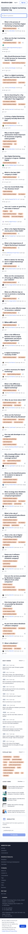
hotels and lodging (8, 773)
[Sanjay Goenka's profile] (3, 285)
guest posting (17, 503)
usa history (16, 756)
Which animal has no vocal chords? (12, 702)
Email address (6, 827)
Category (3, 880)
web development (7, 422)
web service (21, 419)
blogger (20, 214)
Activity (3, 848)
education (6, 775)
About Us (3, 870)
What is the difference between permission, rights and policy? (14, 708)
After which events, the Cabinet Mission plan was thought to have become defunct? (14, 675)
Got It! (22, 926)
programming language (9, 767)
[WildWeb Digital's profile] (3, 165)
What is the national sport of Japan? (12, 696)
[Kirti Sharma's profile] (3, 328)
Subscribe (15, 835)
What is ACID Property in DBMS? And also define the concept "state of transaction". (13, 736)
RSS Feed (3, 893)
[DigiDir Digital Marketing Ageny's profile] (3, 45)
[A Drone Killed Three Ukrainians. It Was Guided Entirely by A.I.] (5, 787)
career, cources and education (16, 762)
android (17, 773)
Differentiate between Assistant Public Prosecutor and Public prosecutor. (13, 729)
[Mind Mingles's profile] (3, 68)
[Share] (19, 28)
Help (2, 885)
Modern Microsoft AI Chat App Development (15, 805)
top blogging (6, 525)
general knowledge (16, 759)
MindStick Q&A (6, 2)
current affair (7, 759)
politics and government (15, 764)
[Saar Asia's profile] (3, 109)
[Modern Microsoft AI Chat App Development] (5, 805)
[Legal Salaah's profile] (3, 466)
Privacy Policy (13, 931)
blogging (5, 211)
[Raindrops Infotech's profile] (3, 447)
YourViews (4, 864)
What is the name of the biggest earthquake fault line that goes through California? (13, 745)
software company (7, 503)
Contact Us (4, 873)
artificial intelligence (8, 770)
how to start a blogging (17, 216)
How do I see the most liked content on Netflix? (13, 715)
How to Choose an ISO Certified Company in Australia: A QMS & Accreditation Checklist (16, 793)
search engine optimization (9, 82)
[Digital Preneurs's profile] (3, 222)
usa (22, 773)
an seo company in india (9, 587)
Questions (4, 850)
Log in (15, 2)
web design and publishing (9, 439)
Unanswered (4, 853)
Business (3, 887)
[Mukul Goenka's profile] (3, 269)
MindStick (3, 859)
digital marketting (7, 144)
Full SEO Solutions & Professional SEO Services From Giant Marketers (12, 722)
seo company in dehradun (9, 101)
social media (21, 82)
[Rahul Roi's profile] (3, 506)
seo (19, 42)
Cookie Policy (5, 931)
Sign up (23, 2)
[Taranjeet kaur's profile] (3, 236)
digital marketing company (9, 28)
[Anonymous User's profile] (3, 180)
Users (2, 882)
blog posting (6, 216)
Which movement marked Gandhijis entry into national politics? (13, 682)
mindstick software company (10, 479)
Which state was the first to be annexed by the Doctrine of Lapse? (14, 689)
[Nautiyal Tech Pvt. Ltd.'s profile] (3, 199)
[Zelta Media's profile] (3, 31)
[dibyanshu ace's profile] (3, 126)
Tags (2, 878)
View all (21, 660)
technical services (18, 422)
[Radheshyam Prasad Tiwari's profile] (3, 250)
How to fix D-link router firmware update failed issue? (13, 668)
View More (20, 781)
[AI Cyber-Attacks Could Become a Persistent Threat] (5, 799)
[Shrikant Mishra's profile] (3, 485)
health (18, 767)
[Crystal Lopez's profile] (3, 427)
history (5, 762)
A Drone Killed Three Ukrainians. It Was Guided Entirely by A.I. (16, 787)
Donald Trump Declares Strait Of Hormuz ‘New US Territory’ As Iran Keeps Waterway (16, 811)
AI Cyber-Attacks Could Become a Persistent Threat (16, 799)
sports (5, 764)
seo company (6, 63)
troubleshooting (7, 756)
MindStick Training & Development (10, 862)
